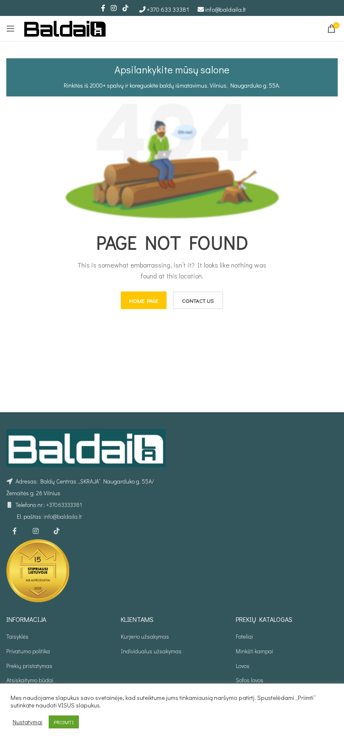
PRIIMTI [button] (64, 721)
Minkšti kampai (254, 651)
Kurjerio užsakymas (145, 636)
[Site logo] (65, 27)
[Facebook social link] (103, 8)
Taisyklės (17, 636)
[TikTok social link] (125, 8)
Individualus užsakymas (151, 651)
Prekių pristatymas (29, 666)
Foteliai (244, 636)
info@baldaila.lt (225, 9)
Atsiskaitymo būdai (29, 680)
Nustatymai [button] (27, 722)
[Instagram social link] (114, 8)
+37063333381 (64, 505)
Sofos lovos (249, 680)
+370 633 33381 (168, 9)
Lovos (243, 666)
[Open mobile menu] (10, 28)
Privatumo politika (28, 651)
